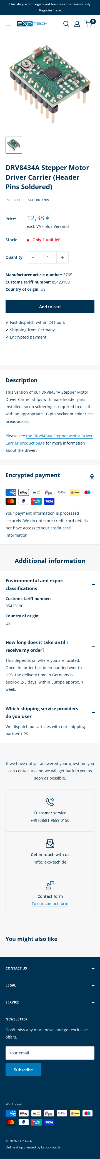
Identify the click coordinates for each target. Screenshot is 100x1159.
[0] (88, 24)
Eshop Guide (51, 1147)
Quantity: (15, 257)
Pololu (13, 199)
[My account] (77, 24)
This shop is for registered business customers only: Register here (50, 7)
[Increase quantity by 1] (62, 257)
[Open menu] (8, 24)
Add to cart (50, 306)
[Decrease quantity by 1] (33, 257)
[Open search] (66, 24)
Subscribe (23, 1069)
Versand (61, 226)
